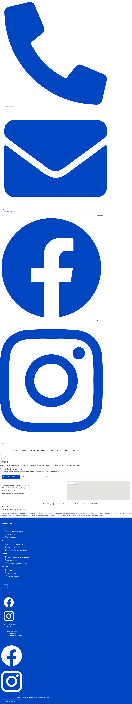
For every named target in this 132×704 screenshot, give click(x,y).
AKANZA (46, 697)
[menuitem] (37, 450)
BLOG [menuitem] (67, 450)
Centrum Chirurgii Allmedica (11, 476)
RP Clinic (61, 476)
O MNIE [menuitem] (24, 450)
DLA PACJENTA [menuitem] (56, 450)
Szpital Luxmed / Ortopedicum (46, 476)
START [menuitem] (15, 450)
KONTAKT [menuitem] (76, 450)
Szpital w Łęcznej (28, 476)
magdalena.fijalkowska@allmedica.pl (16, 493)
